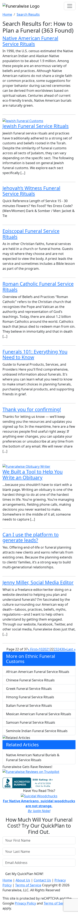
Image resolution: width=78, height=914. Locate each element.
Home (7, 14)
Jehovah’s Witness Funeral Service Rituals (31, 191)
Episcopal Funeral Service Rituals (30, 234)
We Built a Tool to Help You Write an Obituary (32, 474)
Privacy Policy (25, 903)
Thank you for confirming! (31, 409)
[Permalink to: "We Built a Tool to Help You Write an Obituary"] (26, 466)
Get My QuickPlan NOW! (24, 874)
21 (48, 649)
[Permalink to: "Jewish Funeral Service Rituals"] (22, 120)
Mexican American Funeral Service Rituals (38, 714)
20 (44, 649)
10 (40, 649)
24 (59, 649)
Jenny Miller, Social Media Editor (38, 582)
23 (55, 649)
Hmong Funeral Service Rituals (30, 697)
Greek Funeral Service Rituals (29, 688)
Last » (71, 649)
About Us (23, 880)
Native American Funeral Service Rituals (30, 41)
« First (32, 649)
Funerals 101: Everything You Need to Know (34, 354)
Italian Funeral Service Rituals (29, 705)
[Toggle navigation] (70, 6)
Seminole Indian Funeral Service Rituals (37, 731)
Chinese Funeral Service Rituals (30, 680)
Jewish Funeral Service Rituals (35, 126)
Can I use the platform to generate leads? (30, 537)
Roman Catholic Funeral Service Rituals (38, 286)
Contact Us (42, 880)
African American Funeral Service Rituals (37, 671)
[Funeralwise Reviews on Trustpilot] (30, 773)
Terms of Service (28, 885)
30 (63, 649)
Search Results (28, 14)
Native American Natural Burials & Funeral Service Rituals (32, 757)
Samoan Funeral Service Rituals (30, 722)
